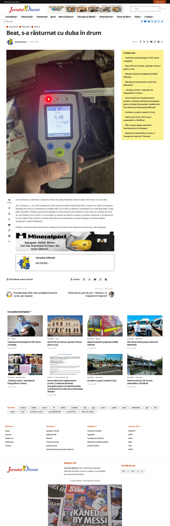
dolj (84, 408)
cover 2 (44, 408)
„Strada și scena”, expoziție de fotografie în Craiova (21, 382)
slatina (63, 408)
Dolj (57, 339)
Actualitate (50, 339)
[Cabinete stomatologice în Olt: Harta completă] (25, 325)
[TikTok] (155, 21)
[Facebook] (142, 21)
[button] (154, 42)
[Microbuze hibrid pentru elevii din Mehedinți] (144, 325)
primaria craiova (36, 412)
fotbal (33, 408)
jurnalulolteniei (55, 412)
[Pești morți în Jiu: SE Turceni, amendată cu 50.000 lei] (144, 364)
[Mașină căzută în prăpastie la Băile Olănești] (105, 325)
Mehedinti (136, 408)
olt (54, 408)
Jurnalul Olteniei (20, 42)
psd (146, 408)
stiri (155, 408)
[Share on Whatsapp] (147, 42)
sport (124, 408)
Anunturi (50, 377)
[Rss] (162, 21)
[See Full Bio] (49, 263)
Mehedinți (26, 27)
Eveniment (13, 27)
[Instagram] (152, 21)
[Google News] (149, 21)
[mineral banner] (65, 241)
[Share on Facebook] (140, 42)
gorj (93, 408)
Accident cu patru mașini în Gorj (140, 112)
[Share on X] (144, 42)
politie (114, 408)
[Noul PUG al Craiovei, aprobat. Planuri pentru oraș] (65, 325)
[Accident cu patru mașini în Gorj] (105, 364)
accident (74, 408)
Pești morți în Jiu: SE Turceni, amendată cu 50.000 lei (140, 382)
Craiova (23, 408)
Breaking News (20, 377)
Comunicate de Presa (61, 377)
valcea (12, 412)
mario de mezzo (87, 412)
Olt (8, 339)
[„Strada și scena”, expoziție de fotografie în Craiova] (25, 364)
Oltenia (37, 27)
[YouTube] (145, 21)
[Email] (151, 42)
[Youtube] (133, 471)
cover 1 (103, 408)
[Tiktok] (138, 471)
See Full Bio (42, 263)
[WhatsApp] (158, 21)
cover (22, 412)
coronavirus (71, 412)
